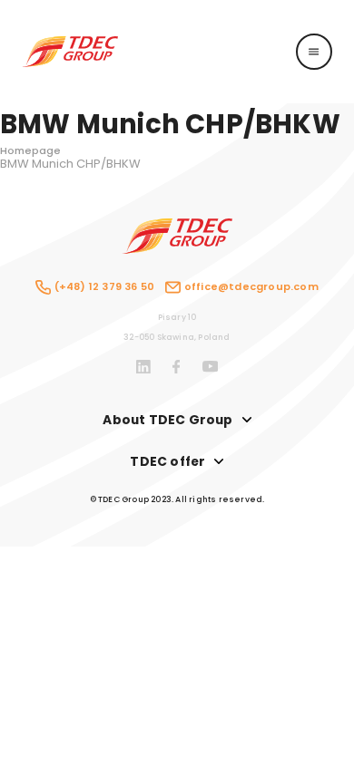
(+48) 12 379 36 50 (104, 286)
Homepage (30, 150)
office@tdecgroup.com (251, 286)
